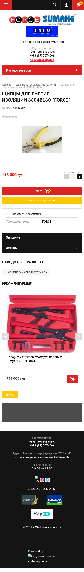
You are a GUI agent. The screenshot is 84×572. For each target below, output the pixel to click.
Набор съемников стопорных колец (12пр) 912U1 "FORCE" (34, 359)
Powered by (36, 551)
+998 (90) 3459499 (41, 52)
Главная (7, 84)
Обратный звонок (42, 59)
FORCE (46, 221)
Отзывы (12, 248)
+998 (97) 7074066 (42, 55)
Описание (13, 237)
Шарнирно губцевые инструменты (36, 84)
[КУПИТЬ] (72, 379)
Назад (10, 394)
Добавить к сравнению (27, 213)
